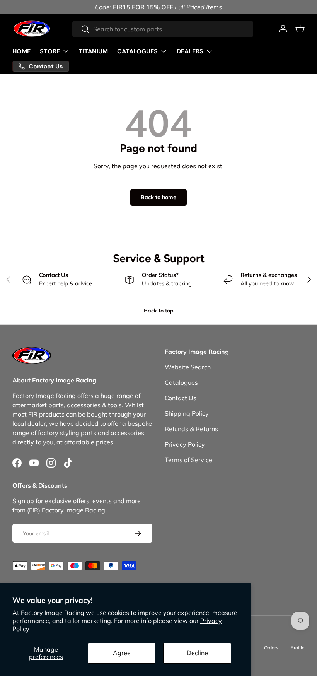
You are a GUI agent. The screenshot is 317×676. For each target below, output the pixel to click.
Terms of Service (188, 460)
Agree (122, 653)
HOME (21, 51)
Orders (271, 647)
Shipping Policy (187, 413)
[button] (299, 28)
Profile (298, 647)
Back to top (159, 310)
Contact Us (180, 398)
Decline (197, 653)
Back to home (158, 197)
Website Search (188, 367)
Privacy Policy (185, 444)
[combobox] (163, 29)
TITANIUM (93, 51)
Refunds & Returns (191, 429)
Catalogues (181, 382)
